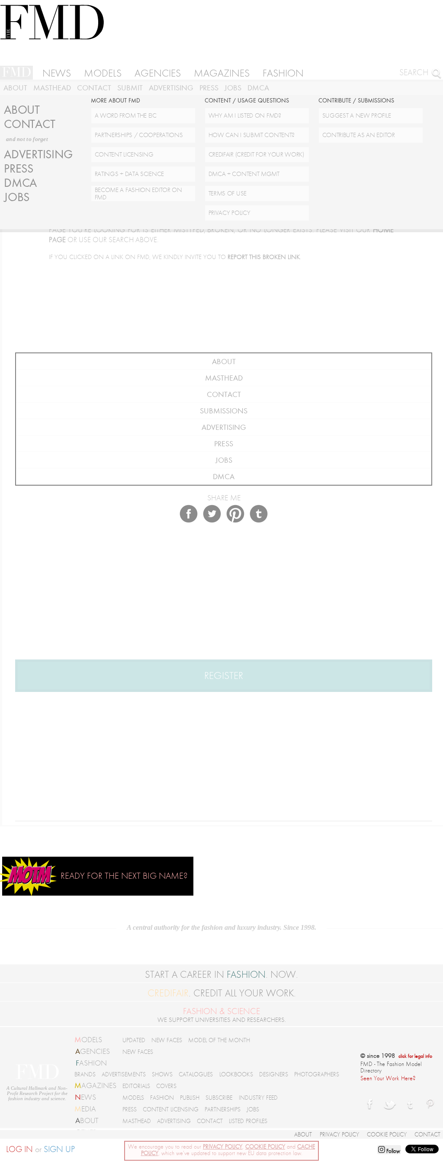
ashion (91, 1063)
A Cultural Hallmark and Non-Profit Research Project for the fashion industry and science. (36, 1093)
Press (208, 87)
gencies (92, 1051)
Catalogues (196, 1074)
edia (85, 1108)
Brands (85, 1074)
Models (103, 73)
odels (88, 1039)
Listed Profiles (248, 1121)
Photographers (316, 1074)
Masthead (52, 87)
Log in (19, 1149)
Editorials (136, 1086)
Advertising (171, 87)
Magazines (222, 73)
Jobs (233, 87)
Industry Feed (258, 1098)
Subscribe (218, 1098)
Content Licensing (171, 1109)
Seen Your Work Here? (388, 1078)
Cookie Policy (387, 1134)
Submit (130, 87)
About (15, 87)
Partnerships (223, 1109)
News (56, 73)
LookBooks (236, 1074)
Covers (166, 1086)
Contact (94, 87)
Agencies (158, 73)
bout (86, 1120)
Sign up (59, 1149)
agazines (95, 1085)
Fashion (283, 73)
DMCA (258, 87)
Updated (133, 1040)
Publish (189, 1098)
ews (85, 1097)
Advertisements (124, 1074)
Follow (392, 1151)
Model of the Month (219, 1040)
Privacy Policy (339, 1134)
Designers (273, 1074)
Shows (162, 1074)
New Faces (166, 1040)
